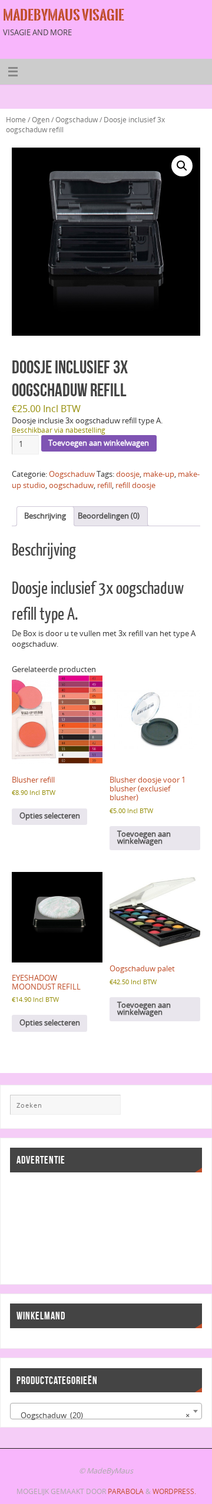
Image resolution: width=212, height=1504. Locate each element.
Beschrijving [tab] (45, 516)
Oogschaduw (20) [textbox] (102, 1416)
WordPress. (174, 1491)
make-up (158, 474)
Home (16, 119)
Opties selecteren (49, 816)
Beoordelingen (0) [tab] (109, 516)
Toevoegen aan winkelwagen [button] (144, 838)
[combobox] (105, 1411)
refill (104, 485)
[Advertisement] (63, 1227)
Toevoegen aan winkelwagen (98, 443)
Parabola (126, 1491)
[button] (182, 165)
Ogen (40, 119)
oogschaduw (71, 485)
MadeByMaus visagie (63, 15)
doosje (128, 474)
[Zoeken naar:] (65, 1105)
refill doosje (135, 485)
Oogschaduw (76, 119)
